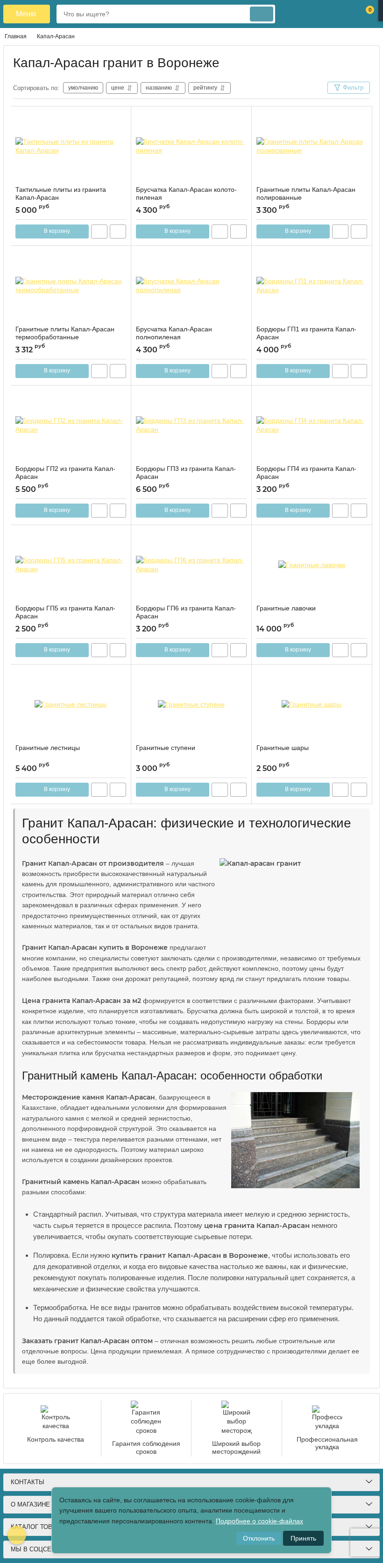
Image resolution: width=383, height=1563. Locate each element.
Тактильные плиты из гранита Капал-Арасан (60, 193)
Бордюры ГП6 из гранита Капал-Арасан (186, 612)
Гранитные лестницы (47, 747)
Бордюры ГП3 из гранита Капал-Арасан (186, 472)
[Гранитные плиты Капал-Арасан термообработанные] (70, 286)
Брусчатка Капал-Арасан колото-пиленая (186, 193)
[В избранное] (120, 117)
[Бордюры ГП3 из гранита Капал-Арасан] (191, 425)
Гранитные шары (282, 747)
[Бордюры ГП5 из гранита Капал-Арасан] (70, 565)
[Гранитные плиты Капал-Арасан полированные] (311, 146)
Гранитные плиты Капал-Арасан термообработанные (64, 333)
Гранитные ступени (165, 747)
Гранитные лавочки (286, 608)
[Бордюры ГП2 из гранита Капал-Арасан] (70, 425)
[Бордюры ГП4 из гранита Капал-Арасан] (311, 425)
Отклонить (259, 1538)
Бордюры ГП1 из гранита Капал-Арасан (306, 333)
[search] (261, 14)
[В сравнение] (118, 231)
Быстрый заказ (99, 231)
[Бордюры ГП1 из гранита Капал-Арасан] (311, 286)
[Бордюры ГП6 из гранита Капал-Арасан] (191, 565)
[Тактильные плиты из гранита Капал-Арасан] (70, 146)
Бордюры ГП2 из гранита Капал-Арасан (65, 472)
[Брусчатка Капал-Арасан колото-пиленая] (191, 146)
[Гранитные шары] (311, 704)
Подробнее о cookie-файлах (259, 1521)
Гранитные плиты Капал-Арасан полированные (305, 193)
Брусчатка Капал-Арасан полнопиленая (174, 333)
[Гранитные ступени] (191, 704)
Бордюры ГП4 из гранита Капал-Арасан (306, 472)
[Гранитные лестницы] (70, 704)
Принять (303, 1538)
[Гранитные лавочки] (311, 565)
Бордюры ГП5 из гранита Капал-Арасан (65, 612)
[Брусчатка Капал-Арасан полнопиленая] (191, 286)
